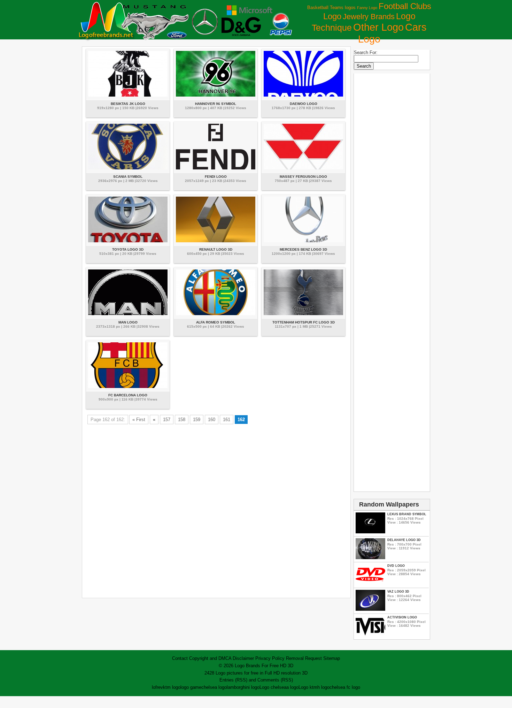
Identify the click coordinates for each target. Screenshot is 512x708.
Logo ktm (307, 687)
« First (138, 419)
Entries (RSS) (233, 680)
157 (166, 419)
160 (211, 419)
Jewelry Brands (369, 16)
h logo (323, 687)
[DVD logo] (370, 583)
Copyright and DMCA (210, 658)
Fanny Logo (367, 8)
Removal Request (304, 658)
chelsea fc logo (344, 687)
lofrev (157, 687)
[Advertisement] (216, 512)
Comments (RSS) (275, 680)
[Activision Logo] (370, 635)
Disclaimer (243, 658)
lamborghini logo (243, 687)
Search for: (366, 52)
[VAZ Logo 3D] (370, 609)
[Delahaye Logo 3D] (370, 557)
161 (226, 419)
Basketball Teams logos (331, 7)
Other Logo (378, 27)
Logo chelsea (272, 687)
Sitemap (331, 658)
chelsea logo (214, 687)
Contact (180, 658)
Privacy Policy (270, 658)
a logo (292, 687)
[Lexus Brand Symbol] (370, 531)
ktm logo (171, 687)
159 (196, 419)
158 (181, 419)
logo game (190, 687)
